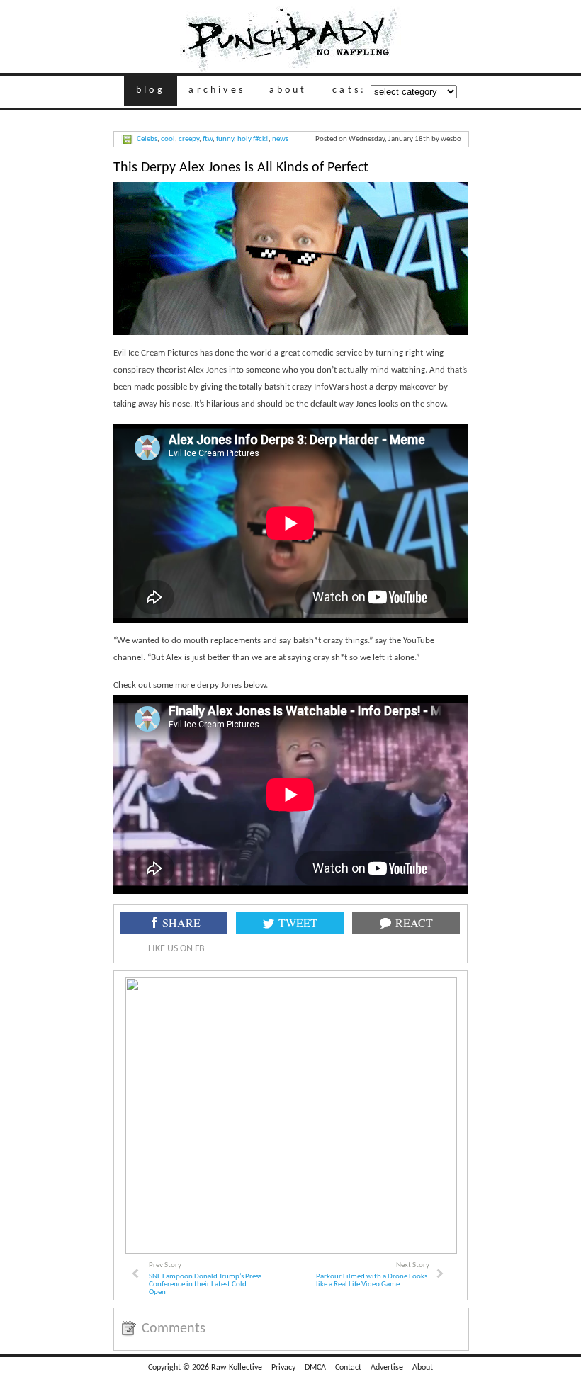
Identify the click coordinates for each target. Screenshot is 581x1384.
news (280, 139)
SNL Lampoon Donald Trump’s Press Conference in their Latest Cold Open (205, 1284)
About (422, 1367)
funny (225, 139)
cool (168, 139)
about (288, 90)
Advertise (387, 1367)
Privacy (283, 1367)
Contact (348, 1367)
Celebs (147, 139)
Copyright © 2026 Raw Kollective (205, 1367)
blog (150, 90)
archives (216, 90)
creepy (189, 139)
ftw (208, 139)
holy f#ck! (253, 139)
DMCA (315, 1367)
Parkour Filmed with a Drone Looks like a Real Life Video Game (371, 1280)
